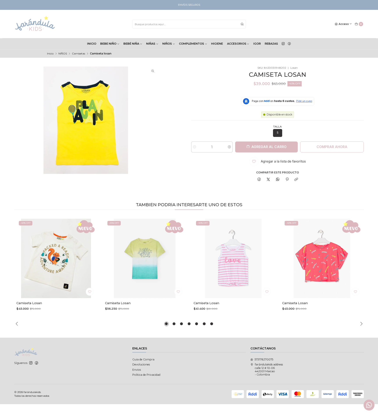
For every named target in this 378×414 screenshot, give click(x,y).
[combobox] (189, 24)
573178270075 (264, 359)
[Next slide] (360, 324)
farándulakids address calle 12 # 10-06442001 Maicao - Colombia (269, 369)
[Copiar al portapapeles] (296, 179)
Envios (136, 369)
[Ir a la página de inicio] (35, 24)
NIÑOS (167, 43)
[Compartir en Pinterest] (287, 179)
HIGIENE (217, 43)
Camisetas (78, 53)
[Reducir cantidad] (194, 147)
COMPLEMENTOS (191, 43)
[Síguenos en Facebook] (289, 43)
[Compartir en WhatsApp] (278, 179)
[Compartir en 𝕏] (268, 179)
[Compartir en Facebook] (259, 179)
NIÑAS (150, 43)
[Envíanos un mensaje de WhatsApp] (369, 405)
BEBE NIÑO (108, 43)
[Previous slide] (17, 324)
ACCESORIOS (236, 43)
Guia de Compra (143, 359)
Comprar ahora (332, 147)
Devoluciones (141, 364)
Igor (257, 43)
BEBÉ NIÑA (131, 43)
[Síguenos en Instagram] (283, 43)
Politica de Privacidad (146, 374)
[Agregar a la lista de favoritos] (90, 292)
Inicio (50, 53)
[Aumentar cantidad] (229, 147)
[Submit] (242, 24)
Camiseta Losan (29, 303)
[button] (166, 324)
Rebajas (271, 43)
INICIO (91, 43)
